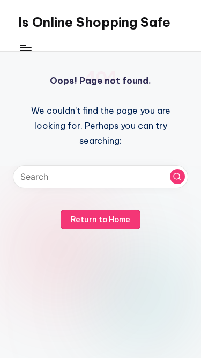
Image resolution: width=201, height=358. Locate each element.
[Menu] (25, 48)
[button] (177, 176)
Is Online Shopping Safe (94, 22)
